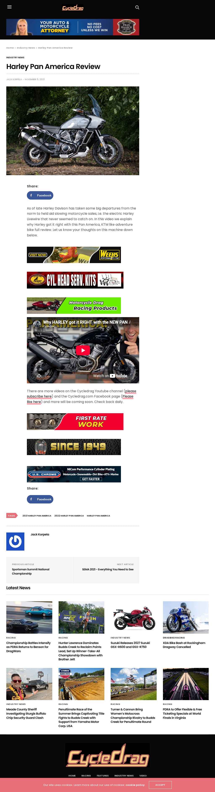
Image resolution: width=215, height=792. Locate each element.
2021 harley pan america (36, 515)
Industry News (15, 58)
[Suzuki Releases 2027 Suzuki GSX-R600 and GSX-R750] (134, 617)
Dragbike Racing (174, 638)
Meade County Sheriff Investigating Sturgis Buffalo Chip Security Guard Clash (26, 713)
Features (103, 775)
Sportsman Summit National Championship (30, 571)
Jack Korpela (14, 79)
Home (72, 775)
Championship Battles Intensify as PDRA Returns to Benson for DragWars (28, 647)
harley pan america (98, 515)
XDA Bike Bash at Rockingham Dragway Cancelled (184, 645)
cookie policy (135, 785)
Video (143, 775)
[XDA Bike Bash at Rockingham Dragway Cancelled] (186, 617)
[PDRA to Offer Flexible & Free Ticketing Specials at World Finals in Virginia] (186, 684)
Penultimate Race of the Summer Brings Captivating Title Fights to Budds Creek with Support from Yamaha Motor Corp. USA (81, 717)
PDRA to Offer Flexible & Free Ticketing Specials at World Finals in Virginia (182, 713)
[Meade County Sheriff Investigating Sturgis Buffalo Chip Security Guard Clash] (29, 684)
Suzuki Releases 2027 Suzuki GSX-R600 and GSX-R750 (130, 645)
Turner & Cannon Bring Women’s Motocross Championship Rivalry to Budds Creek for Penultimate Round (133, 715)
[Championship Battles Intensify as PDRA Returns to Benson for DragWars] (29, 617)
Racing (11, 638)
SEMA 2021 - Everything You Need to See (108, 569)
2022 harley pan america (69, 515)
